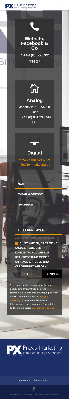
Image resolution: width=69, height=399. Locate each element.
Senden (52, 274)
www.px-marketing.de (34, 159)
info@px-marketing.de (34, 164)
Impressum (24, 380)
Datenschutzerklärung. (43, 308)
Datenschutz (41, 380)
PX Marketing (25, 394)
